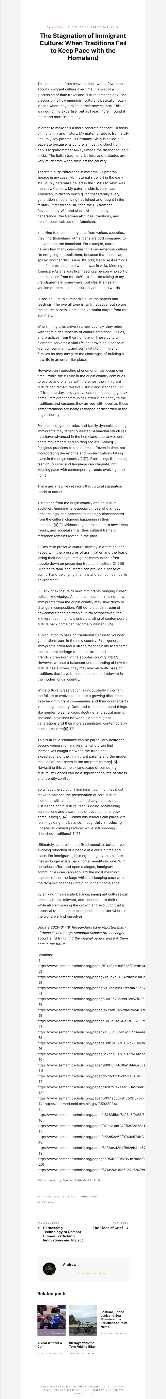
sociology (46, 1202)
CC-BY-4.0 (82, 1390)
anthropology (49, 1196)
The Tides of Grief (108, 1228)
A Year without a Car (49, 1345)
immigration (89, 1196)
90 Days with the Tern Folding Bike (82, 1345)
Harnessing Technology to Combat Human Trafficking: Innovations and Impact (63, 1234)
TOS (89, 1393)
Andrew (57, 27)
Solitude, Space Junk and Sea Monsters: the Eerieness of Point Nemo (114, 1319)
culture (70, 1196)
